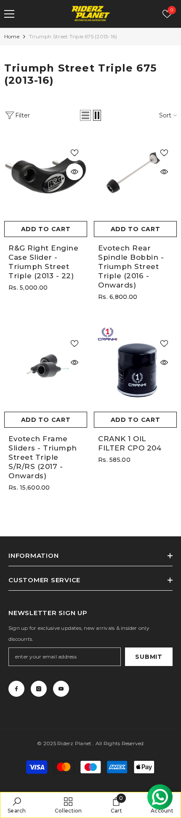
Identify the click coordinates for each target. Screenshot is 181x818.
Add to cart (46, 229)
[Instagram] (39, 689)
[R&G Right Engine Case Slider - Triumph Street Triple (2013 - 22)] (45, 175)
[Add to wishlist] (74, 152)
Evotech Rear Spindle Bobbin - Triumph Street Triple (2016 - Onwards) (131, 266)
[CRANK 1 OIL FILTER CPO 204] (135, 366)
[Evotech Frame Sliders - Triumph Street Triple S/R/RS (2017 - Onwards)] (45, 366)
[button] (85, 115)
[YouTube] (61, 689)
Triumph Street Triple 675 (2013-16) (73, 36)
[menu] (9, 14)
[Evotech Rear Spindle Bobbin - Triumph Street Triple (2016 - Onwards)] (135, 175)
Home (11, 36)
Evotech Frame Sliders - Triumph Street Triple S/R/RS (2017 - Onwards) (42, 457)
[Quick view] (74, 171)
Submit (148, 657)
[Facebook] (16, 689)
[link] (17, 805)
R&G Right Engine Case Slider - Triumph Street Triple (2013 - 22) (43, 262)
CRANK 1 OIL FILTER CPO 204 (129, 443)
